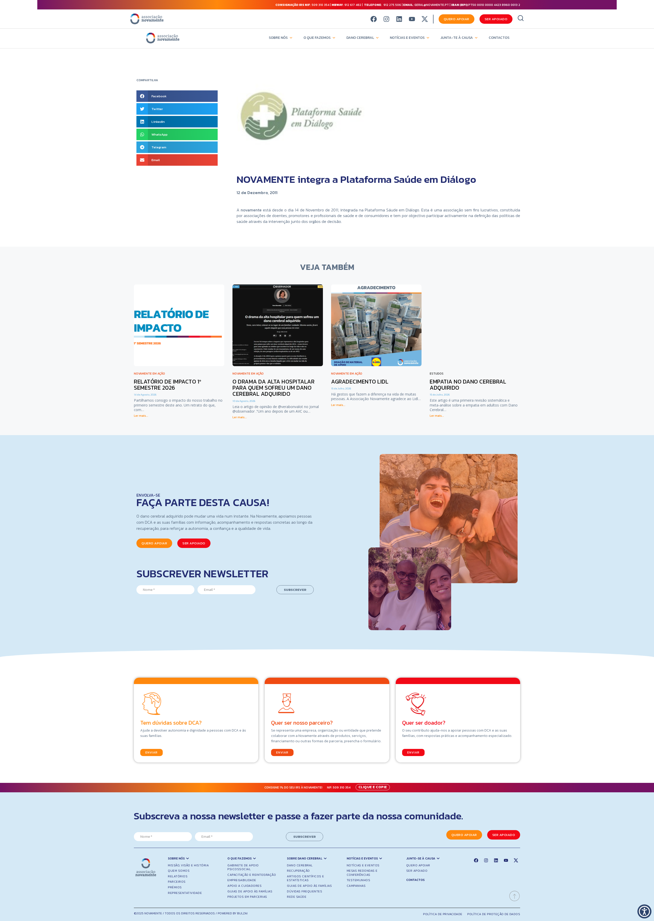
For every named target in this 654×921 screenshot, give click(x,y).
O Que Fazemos (317, 37)
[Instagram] (386, 19)
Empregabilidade (241, 880)
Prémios (175, 887)
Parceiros (177, 881)
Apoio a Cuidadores (244, 885)
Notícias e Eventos (407, 37)
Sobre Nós (278, 37)
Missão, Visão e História (188, 865)
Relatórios (178, 876)
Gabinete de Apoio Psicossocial (243, 867)
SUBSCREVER (295, 589)
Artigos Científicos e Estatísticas (305, 878)
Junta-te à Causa (456, 37)
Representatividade (185, 893)
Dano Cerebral (360, 37)
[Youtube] (411, 19)
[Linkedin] (399, 19)
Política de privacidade (442, 914)
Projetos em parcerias (247, 896)
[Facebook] (373, 19)
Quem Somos (179, 870)
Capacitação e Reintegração (251, 874)
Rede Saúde (296, 896)
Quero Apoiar (418, 865)
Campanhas (356, 885)
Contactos (499, 37)
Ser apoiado (417, 870)
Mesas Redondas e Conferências (362, 872)
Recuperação (298, 870)
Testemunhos (358, 880)
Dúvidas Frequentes (304, 891)
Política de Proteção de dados (493, 914)
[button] (177, 96)
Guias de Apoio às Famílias (249, 891)
